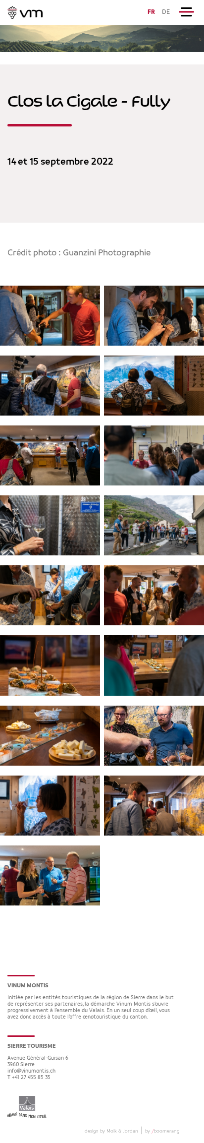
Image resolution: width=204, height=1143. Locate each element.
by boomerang (162, 1131)
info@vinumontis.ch (31, 1071)
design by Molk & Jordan (111, 1131)
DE (166, 12)
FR (151, 12)
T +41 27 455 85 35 (29, 1078)
